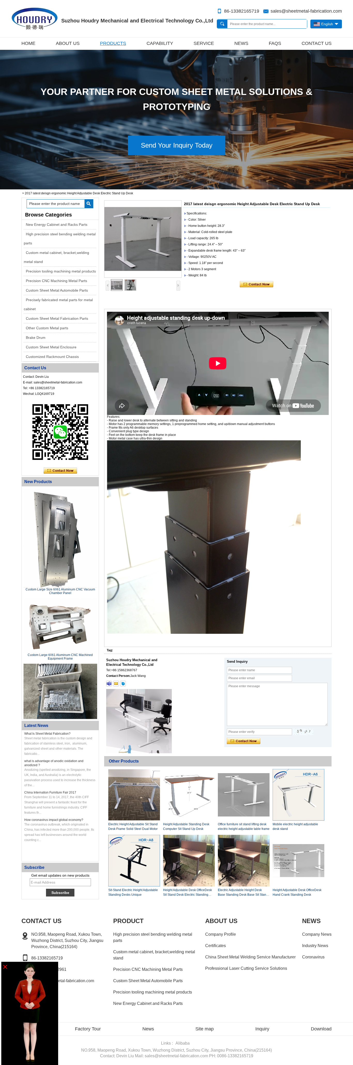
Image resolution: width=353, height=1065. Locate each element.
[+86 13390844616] (109, 683)
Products (113, 43)
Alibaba (182, 1043)
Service (204, 43)
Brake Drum (35, 337)
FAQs (275, 43)
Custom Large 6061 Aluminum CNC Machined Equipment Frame (60, 656)
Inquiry (262, 1028)
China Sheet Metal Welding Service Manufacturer (250, 957)
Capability (160, 43)
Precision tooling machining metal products (61, 271)
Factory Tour (88, 1028)
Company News (317, 934)
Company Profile (220, 934)
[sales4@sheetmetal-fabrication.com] (116, 683)
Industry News (315, 945)
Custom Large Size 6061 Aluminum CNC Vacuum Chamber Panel (60, 591)
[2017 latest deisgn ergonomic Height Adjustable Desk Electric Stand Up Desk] (143, 239)
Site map (204, 1028)
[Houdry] (176, 187)
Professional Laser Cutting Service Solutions (246, 968)
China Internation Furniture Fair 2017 (50, 792)
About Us (68, 43)
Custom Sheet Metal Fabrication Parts (57, 318)
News (241, 43)
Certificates (215, 945)
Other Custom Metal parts (47, 328)
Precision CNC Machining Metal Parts (56, 281)
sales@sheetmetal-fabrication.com (306, 11)
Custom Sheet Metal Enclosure (51, 347)
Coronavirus (313, 957)
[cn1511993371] (123, 683)
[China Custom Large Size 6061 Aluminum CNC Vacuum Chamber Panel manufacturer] (60, 539)
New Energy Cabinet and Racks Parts (56, 224)
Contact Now (60, 470)
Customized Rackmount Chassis (52, 357)
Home (28, 43)
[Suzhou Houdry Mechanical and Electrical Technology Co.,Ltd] (34, 18)
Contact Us (317, 43)
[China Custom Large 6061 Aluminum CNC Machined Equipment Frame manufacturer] (60, 625)
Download (321, 1028)
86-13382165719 (241, 11)
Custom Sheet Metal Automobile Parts (57, 290)
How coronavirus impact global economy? (53, 820)
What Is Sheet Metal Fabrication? (47, 733)
